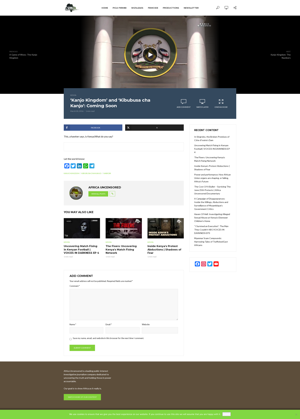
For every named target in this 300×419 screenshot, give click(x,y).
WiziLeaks (137, 8)
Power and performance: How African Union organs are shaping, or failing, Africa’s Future (212, 178)
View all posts (98, 194)
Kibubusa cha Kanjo (91, 173)
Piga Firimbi (120, 8)
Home (105, 8)
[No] (296, 414)
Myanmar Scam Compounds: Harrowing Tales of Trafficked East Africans (211, 241)
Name (73, 324)
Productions (171, 8)
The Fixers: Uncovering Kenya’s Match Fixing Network (121, 249)
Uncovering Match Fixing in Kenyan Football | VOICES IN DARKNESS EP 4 (81, 249)
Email (109, 324)
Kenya (73, 95)
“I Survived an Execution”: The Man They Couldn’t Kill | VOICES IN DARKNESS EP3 (211, 229)
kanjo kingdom (71, 173)
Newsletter (191, 8)
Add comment (184, 107)
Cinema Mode (221, 107)
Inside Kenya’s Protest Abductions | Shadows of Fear (164, 249)
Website (146, 324)
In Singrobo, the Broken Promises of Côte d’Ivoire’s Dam (211, 138)
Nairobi (107, 173)
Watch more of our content (82, 397)
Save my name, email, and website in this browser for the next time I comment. (108, 338)
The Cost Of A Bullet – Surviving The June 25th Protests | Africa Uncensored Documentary (212, 190)
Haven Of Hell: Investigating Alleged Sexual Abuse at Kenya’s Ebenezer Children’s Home (212, 217)
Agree (227, 414)
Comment (75, 286)
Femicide (153, 8)
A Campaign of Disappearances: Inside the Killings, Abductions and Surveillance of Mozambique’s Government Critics (211, 203)
